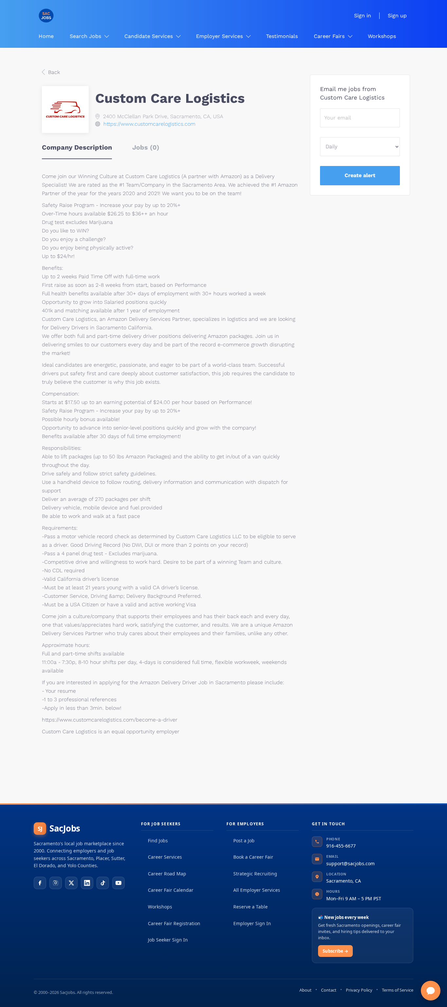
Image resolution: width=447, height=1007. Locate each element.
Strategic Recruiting (255, 873)
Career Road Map (167, 873)
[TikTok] (103, 883)
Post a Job (244, 840)
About (305, 990)
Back (53, 72)
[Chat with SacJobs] (430, 990)
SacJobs (59, 828)
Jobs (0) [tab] (145, 147)
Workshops (160, 907)
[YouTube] (118, 883)
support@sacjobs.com (350, 863)
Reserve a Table (250, 907)
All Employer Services (256, 890)
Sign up (397, 15)
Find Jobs (158, 840)
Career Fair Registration (174, 923)
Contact (328, 990)
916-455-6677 (341, 846)
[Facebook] (40, 883)
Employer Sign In (252, 923)
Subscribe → (335, 951)
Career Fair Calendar (170, 890)
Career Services (165, 857)
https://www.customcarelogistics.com (149, 124)
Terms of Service (397, 990)
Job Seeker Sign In (168, 940)
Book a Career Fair (253, 857)
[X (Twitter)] (71, 883)
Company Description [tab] (77, 147)
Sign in (362, 15)
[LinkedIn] (87, 883)
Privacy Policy (359, 990)
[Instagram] (55, 883)
